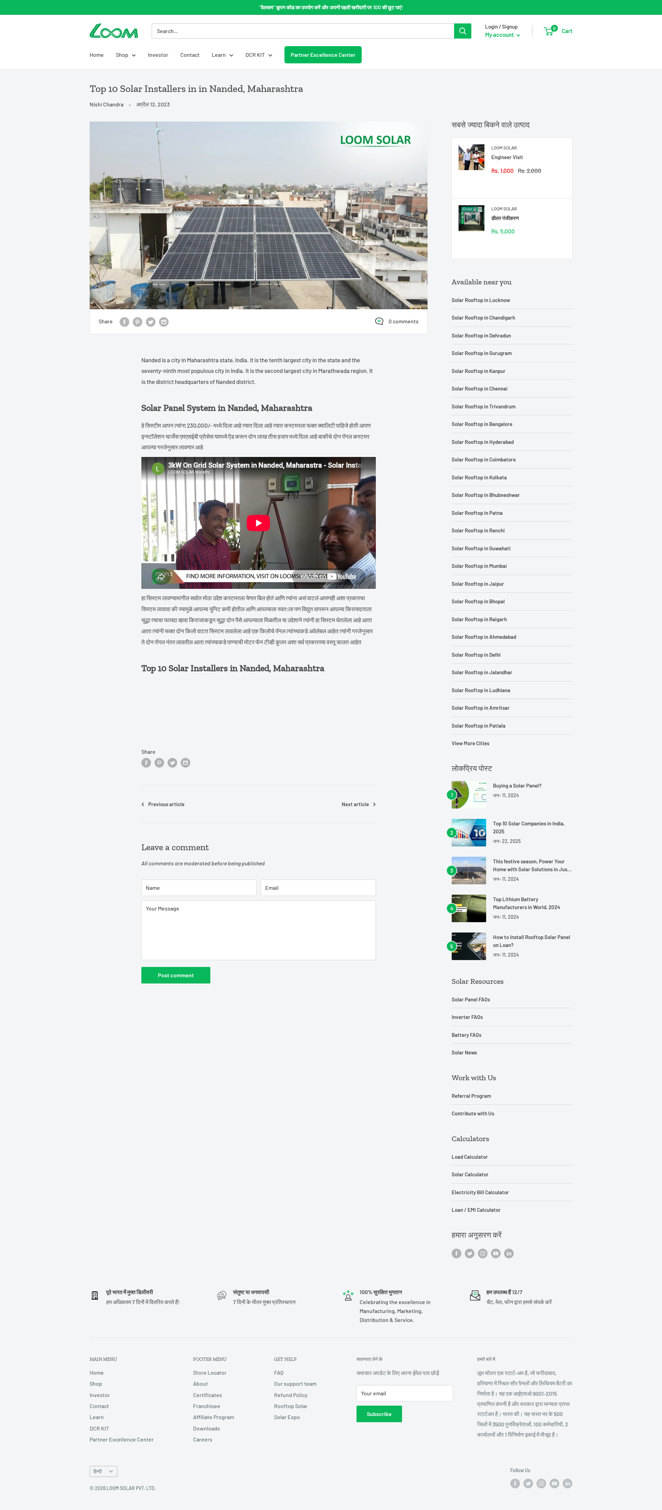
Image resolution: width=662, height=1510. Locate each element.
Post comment (176, 975)
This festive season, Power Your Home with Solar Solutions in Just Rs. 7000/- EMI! (531, 866)
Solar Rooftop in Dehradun (481, 335)
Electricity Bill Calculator (480, 1192)
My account (500, 34)
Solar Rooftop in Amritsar (481, 708)
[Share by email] (164, 321)
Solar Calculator (470, 1174)
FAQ (278, 1372)
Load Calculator (470, 1157)
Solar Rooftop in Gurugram (482, 353)
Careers (202, 1439)
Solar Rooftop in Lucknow (481, 300)
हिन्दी (97, 1471)
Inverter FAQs (467, 1017)
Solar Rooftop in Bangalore (482, 424)
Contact (190, 54)
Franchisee (206, 1406)
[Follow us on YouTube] (496, 1253)
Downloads (206, 1428)
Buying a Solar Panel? (517, 785)
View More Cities (470, 743)
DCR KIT (255, 54)
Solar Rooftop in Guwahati (481, 548)
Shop (122, 54)
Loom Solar (504, 147)
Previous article (166, 804)
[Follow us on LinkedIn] (509, 1253)
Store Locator (210, 1372)
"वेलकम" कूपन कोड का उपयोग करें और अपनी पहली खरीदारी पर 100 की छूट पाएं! (331, 7)
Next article (355, 804)
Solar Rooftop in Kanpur (478, 371)
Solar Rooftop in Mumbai (479, 566)
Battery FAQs (466, 1035)
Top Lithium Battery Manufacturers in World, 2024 (526, 903)
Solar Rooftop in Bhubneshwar (486, 495)
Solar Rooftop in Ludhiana (481, 690)
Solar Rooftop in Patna (477, 513)
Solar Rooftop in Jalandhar (482, 672)
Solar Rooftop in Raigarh (479, 619)
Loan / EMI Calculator (476, 1210)
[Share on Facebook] (124, 321)
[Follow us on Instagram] (483, 1253)
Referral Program (471, 1096)
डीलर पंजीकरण (505, 218)
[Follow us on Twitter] (469, 1253)
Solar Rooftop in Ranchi (478, 530)
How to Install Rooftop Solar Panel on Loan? (531, 941)
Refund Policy (291, 1395)
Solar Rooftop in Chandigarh (483, 317)
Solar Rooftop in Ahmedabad (484, 637)
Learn (219, 54)
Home (97, 54)
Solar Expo (287, 1417)
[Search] (462, 31)
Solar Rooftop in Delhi (476, 655)
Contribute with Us (473, 1113)
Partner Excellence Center (323, 54)
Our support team (295, 1383)
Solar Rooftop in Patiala (478, 725)
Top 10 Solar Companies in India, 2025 (529, 827)
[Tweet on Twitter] (151, 321)
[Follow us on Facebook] (456, 1253)
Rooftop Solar (291, 1406)
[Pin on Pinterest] (137, 321)
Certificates (207, 1395)
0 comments (404, 321)
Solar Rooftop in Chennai (480, 388)
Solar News (464, 1052)
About (200, 1383)
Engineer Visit (507, 157)
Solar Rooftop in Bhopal (478, 601)
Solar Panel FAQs (471, 999)
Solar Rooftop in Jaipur (478, 584)
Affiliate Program (213, 1417)
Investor (158, 54)
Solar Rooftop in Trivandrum (483, 406)
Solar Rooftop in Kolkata (479, 477)
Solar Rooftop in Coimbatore (484, 459)
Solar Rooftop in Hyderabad (483, 442)
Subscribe (379, 1413)
